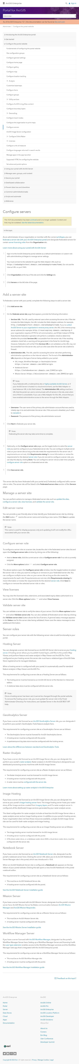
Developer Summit (47, 1042)
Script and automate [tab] (13, 196)
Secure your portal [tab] (13, 178)
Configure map (11, 72)
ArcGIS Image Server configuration (18, 132)
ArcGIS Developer (47, 1016)
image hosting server (28, 802)
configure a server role (12, 502)
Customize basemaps (14, 86)
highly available (56, 384)
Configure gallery (12, 67)
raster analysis (25, 762)
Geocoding (13, 113)
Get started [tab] (10, 39)
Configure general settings (16, 58)
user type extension (13, 945)
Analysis (12, 81)
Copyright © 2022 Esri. (10, 1060)
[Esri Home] (7, 1046)
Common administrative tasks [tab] (17, 192)
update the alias (62, 499)
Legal (52, 1060)
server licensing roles (17, 242)
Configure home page (14, 62)
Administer (7, 26)
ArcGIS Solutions (46, 1020)
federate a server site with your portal (25, 240)
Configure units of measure (16, 146)
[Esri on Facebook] (7, 1053)
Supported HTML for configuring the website (22, 159)
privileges (61, 237)
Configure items (12, 90)
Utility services (14, 99)
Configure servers (12, 127)
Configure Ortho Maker (17, 136)
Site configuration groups (15, 53)
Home (5, 1003)
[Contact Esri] (14, 1053)
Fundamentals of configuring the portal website (23, 48)
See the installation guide (23, 890)
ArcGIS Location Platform (49, 1013)
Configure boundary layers (15, 109)
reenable (16, 413)
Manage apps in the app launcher (18, 155)
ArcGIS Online (45, 1003)
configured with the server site (35, 782)
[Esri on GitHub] (11, 1053)
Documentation (9, 1023)
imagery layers (41, 805)
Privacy (34, 1060)
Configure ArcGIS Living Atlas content (20, 104)
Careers (43, 1032)
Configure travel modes (14, 118)
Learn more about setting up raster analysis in (28, 788)
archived (33, 220)
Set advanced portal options (16, 164)
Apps (5, 1020)
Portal (5, 1006)
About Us (43, 1028)
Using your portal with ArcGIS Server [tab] (19, 169)
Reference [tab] (9, 201)
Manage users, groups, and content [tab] (19, 173)
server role (33, 457)
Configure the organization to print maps (21, 122)
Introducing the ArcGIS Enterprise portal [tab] (21, 35)
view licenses (26, 502)
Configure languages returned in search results (23, 150)
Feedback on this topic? (66, 978)
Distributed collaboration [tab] (15, 183)
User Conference (46, 1039)
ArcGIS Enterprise (14, 3)
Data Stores (7, 1013)
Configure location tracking (16, 76)
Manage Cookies (43, 1060)
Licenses (12, 141)
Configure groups (12, 95)
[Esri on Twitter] (4, 1053)
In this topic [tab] (8, 230)
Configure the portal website (23, 26)
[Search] (66, 3)
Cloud (5, 1016)
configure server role (15, 462)
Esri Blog (43, 1035)
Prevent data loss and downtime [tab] (18, 187)
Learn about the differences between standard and (31, 747)
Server (5, 1009)
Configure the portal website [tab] (16, 44)
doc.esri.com (60, 22)
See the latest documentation (33, 223)
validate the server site (45, 502)
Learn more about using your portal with (24, 248)
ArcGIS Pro (44, 1006)
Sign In (73, 3)
